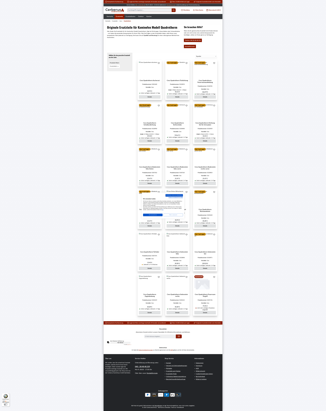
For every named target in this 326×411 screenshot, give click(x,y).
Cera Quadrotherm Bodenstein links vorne (177, 168)
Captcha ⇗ (127, 344)
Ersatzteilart (113, 66)
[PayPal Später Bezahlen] (147, 395)
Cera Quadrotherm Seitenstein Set (205, 253)
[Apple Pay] (172, 395)
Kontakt (168, 363)
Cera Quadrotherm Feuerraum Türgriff (205, 295)
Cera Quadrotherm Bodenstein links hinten (149, 168)
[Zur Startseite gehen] (114, 10)
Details (150, 97)
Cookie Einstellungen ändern (204, 374)
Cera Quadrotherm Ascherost (150, 80)
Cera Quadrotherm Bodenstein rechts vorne (205, 168)
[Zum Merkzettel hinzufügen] (158, 63)
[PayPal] (166, 395)
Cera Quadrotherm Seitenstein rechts (177, 295)
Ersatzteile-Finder (171, 374)
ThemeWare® (180, 407)
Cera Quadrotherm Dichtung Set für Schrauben (205, 124)
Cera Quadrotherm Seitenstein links (177, 253)
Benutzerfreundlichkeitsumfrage (175, 379)
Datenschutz (199, 363)
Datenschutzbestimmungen (145, 350)
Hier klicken (120, 342)
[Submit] (179, 336)
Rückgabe (169, 368)
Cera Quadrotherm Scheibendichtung (149, 124)
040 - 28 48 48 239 (140, 5)
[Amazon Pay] (154, 395)
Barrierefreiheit (200, 376)
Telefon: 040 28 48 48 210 (193, 40)
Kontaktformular (171, 5)
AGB (171, 350)
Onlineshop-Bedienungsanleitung (176, 376)
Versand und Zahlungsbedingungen (176, 365)
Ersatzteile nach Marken (173, 371)
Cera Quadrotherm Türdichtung (177, 80)
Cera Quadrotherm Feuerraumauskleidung (205, 81)
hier (162, 209)
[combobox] (149, 10)
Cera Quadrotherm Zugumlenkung (149, 295)
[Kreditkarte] (178, 395)
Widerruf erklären (201, 379)
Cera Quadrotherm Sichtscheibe (177, 124)
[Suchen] (174, 10)
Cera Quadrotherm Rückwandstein (205, 210)
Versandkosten (158, 405)
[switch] (5, 405)
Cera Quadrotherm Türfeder (149, 252)
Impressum (199, 365)
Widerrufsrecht (200, 371)
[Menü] (9, 394)
